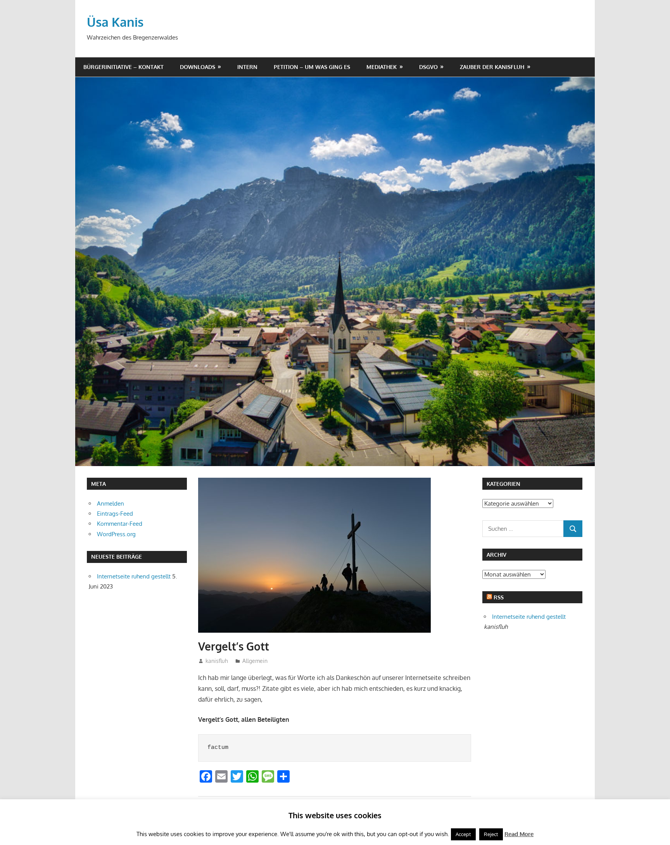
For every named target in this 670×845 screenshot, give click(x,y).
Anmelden (110, 503)
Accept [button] (463, 834)
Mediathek (381, 67)
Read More (519, 834)
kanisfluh (216, 660)
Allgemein (255, 660)
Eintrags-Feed (115, 513)
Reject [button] (491, 834)
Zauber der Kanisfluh (492, 67)
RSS (499, 597)
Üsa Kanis (115, 22)
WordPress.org (116, 534)
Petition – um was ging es (312, 67)
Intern (247, 67)
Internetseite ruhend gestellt (134, 576)
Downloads (197, 67)
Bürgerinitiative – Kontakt (123, 67)
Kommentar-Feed (119, 523)
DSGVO (428, 67)
